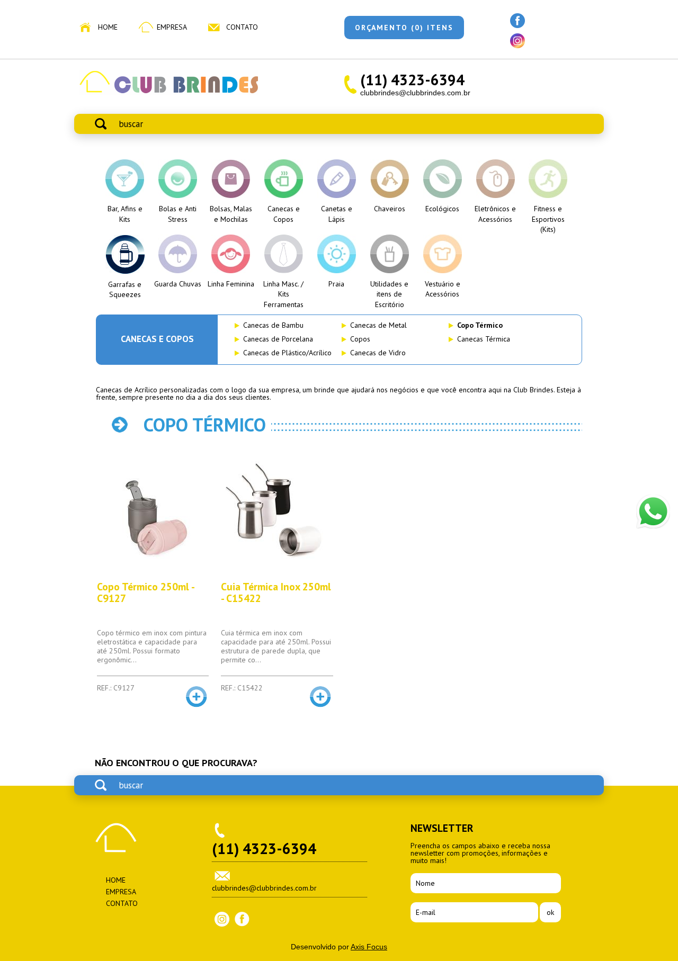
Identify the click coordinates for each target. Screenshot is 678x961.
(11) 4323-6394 (412, 79)
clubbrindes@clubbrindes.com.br (415, 92)
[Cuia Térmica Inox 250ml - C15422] (276, 512)
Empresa (172, 27)
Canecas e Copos (157, 339)
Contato (242, 27)
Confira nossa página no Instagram (517, 40)
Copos (360, 339)
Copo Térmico (480, 325)
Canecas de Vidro (378, 352)
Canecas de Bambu (273, 325)
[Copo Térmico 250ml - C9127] (152, 512)
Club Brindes (116, 837)
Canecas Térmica (483, 339)
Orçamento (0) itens (404, 27)
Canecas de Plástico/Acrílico (287, 352)
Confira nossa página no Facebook (517, 20)
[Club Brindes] (168, 92)
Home (108, 27)
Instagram (222, 919)
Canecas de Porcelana (278, 339)
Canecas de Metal (378, 325)
